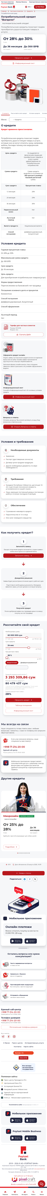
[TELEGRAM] (3, 1036)
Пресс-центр (17, 1043)
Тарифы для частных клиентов (22, 325)
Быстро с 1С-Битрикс (19, 1053)
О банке (6, 1043)
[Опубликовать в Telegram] (24, 879)
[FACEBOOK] (9, 1036)
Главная (3, 11)
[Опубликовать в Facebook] (30, 879)
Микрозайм (10, 816)
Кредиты (30, 11)
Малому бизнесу (21, 2)
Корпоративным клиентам (38, 2)
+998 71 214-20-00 (14, 746)
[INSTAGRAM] (14, 1036)
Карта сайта (28, 1047)
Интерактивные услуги (34, 1043)
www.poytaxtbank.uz (39, 1169)
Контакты (17, 1047)
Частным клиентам (7, 2)
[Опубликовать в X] (35, 879)
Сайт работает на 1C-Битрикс (23, 1176)
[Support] (41, 1183)
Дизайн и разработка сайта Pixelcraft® (23, 1184)
